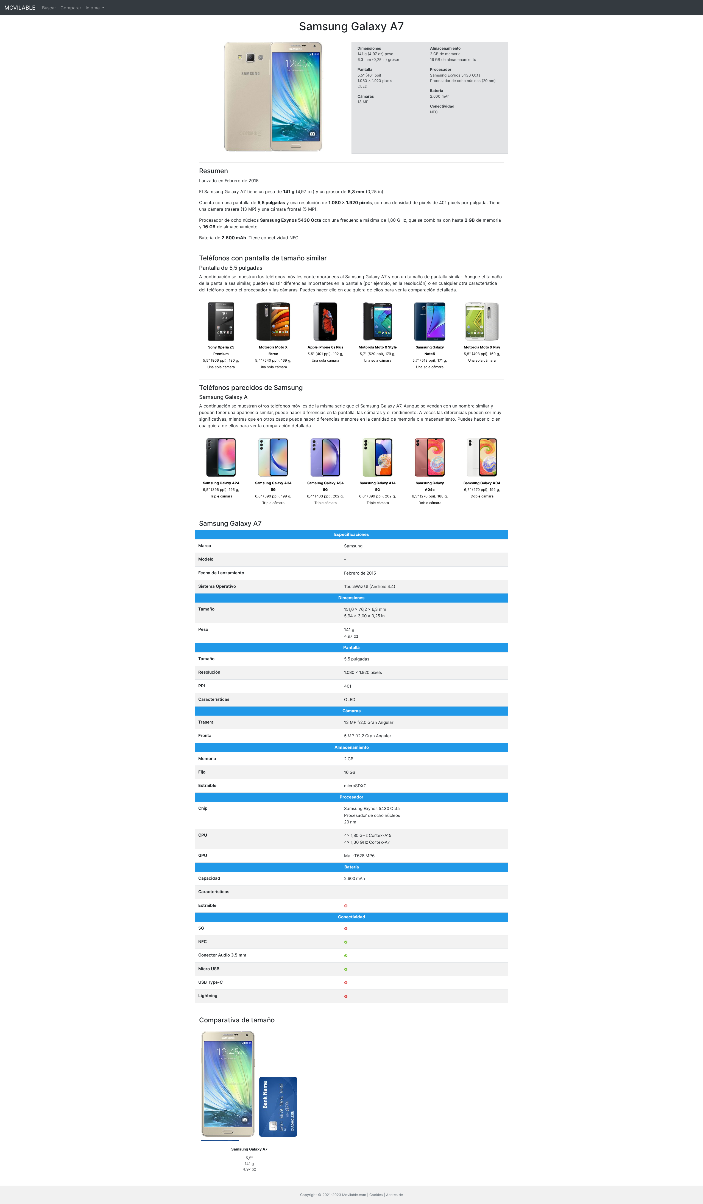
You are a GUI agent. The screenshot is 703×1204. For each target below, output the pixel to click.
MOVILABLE (19, 7)
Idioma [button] (93, 7)
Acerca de (394, 1195)
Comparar (70, 7)
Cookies (376, 1195)
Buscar (49, 7)
